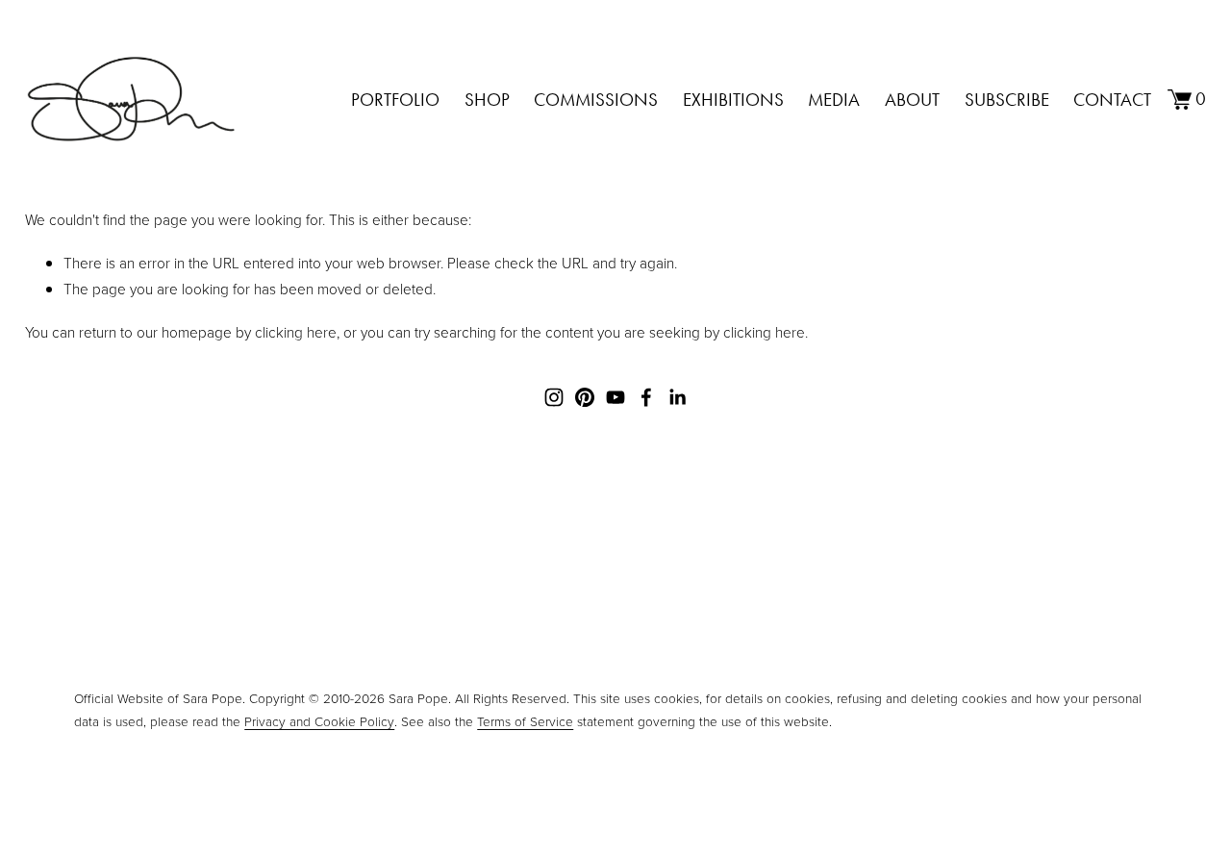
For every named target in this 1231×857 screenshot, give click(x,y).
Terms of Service (525, 721)
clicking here (296, 331)
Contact (1112, 100)
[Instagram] (554, 397)
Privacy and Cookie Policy (319, 721)
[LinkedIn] (677, 397)
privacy (668, 661)
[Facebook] (646, 397)
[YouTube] (615, 397)
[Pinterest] (584, 397)
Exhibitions (733, 100)
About (912, 100)
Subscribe (1007, 100)
